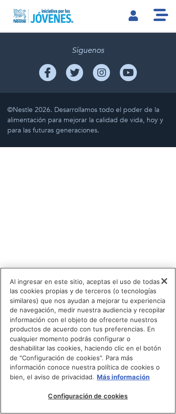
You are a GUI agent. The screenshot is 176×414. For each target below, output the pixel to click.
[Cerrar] (164, 281)
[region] (88, 340)
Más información (123, 377)
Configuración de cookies (88, 396)
